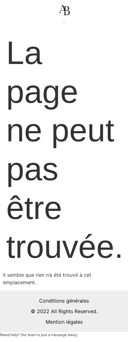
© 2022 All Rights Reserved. (64, 311)
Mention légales (64, 322)
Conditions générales (64, 301)
